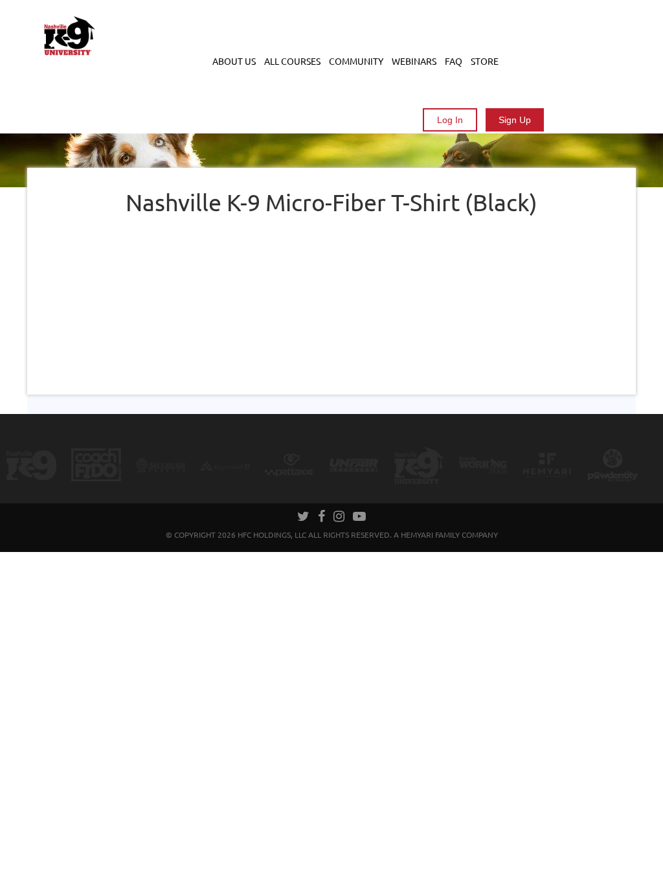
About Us (234, 61)
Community (356, 61)
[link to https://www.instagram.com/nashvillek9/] (340, 517)
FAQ (453, 61)
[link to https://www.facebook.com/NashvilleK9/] (322, 517)
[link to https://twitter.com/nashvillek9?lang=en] (304, 517)
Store (485, 61)
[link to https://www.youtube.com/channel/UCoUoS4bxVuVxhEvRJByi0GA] (359, 517)
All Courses (292, 61)
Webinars (414, 61)
